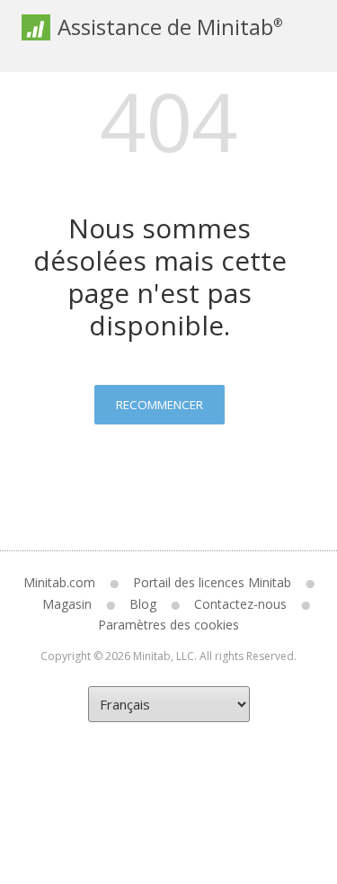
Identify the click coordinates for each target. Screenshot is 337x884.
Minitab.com (59, 582)
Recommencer (159, 405)
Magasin (67, 603)
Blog (142, 603)
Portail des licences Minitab (212, 582)
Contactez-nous (240, 603)
